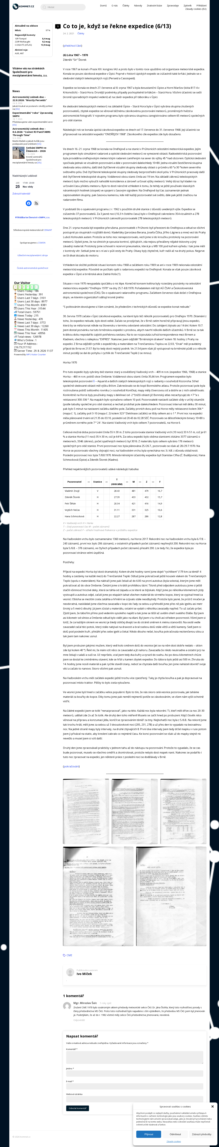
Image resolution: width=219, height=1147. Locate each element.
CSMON (41, 242)
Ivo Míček (84, 974)
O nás (115, 5)
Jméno (70, 1068)
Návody (138, 5)
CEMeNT (48, 230)
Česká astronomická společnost (32, 268)
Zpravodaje (173, 5)
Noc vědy (28, 186)
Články (125, 5)
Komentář (71, 1049)
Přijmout (148, 1134)
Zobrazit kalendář (21, 193)
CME (69, 955)
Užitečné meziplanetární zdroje (32, 255)
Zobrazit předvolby (201, 1134)
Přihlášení (201, 5)
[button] (212, 1106)
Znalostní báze (154, 5)
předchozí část (72, 45)
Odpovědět (79, 1020)
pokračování (71, 766)
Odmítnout (175, 1134)
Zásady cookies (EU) (195, 8)
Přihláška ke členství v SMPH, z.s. (32, 217)
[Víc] (18, 108)
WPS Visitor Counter (36, 354)
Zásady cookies (174, 1141)
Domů (103, 5)
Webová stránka (74, 1094)
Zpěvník (188, 5)
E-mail (70, 1081)
